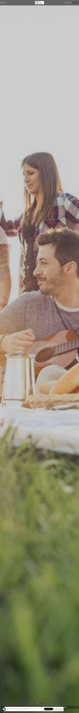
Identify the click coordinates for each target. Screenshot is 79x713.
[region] (34, 709)
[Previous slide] (3, 356)
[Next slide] (75, 356)
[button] (4, 709)
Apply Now (75, 2)
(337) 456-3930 (68, 2)
